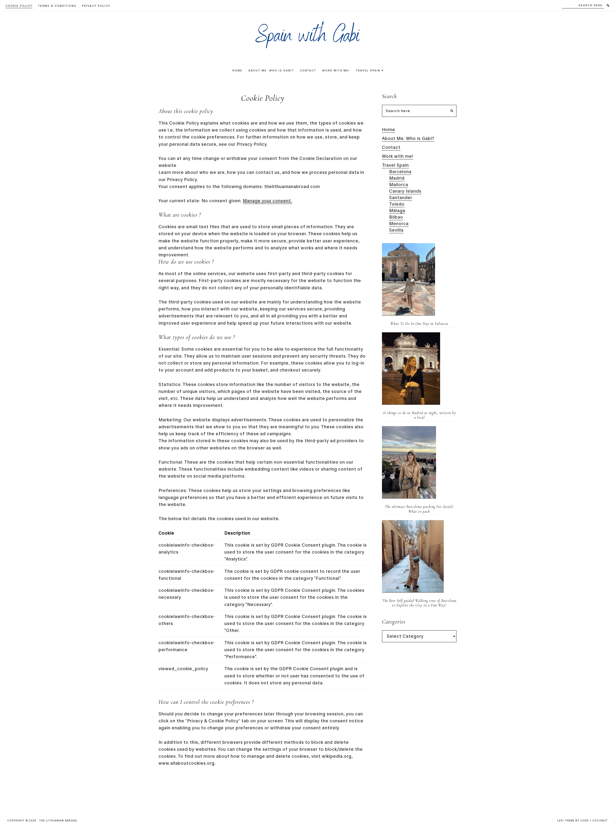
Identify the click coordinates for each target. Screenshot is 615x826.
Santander (400, 198)
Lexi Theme (565, 820)
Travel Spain (395, 165)
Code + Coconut (594, 820)
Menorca (399, 224)
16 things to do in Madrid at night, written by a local (419, 415)
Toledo (397, 204)
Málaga (397, 211)
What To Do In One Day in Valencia (419, 323)
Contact (391, 147)
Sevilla (396, 230)
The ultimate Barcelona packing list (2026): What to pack (419, 509)
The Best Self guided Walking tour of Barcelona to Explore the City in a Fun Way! (419, 603)
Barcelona (400, 172)
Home (388, 129)
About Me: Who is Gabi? (408, 138)
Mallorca (398, 185)
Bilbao (396, 217)
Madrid (397, 178)
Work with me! (397, 156)
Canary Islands (405, 191)
